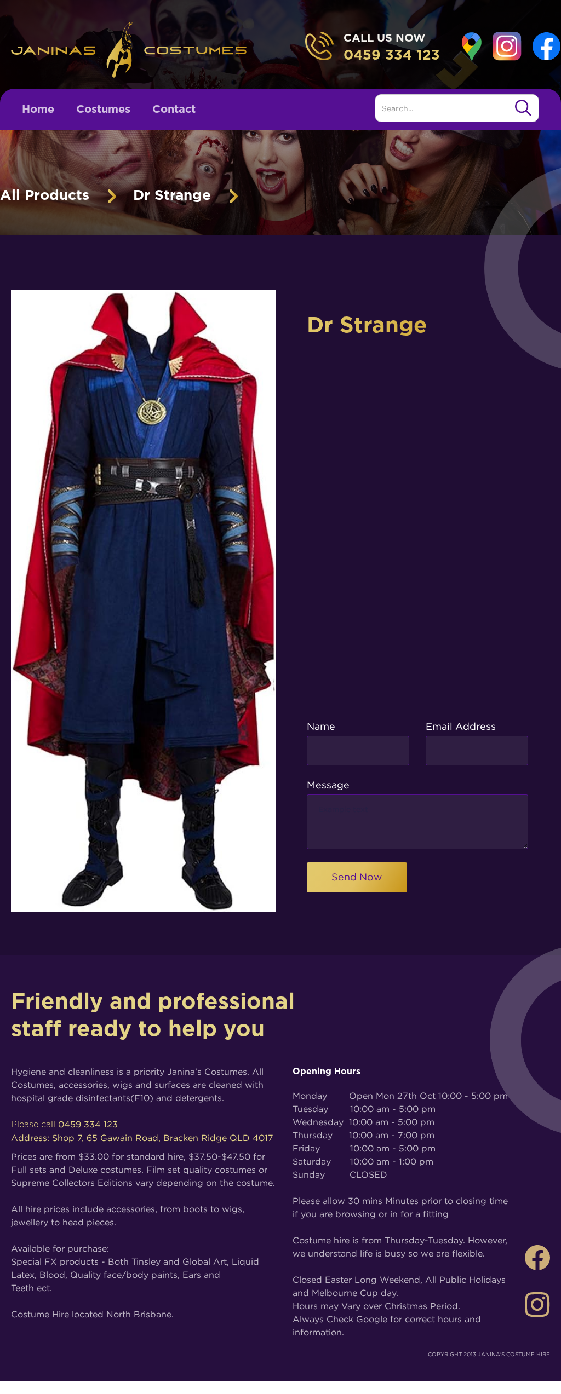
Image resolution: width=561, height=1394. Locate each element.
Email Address (461, 726)
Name (321, 726)
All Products (44, 195)
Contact (174, 109)
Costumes (103, 109)
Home (38, 109)
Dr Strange (172, 195)
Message (328, 785)
